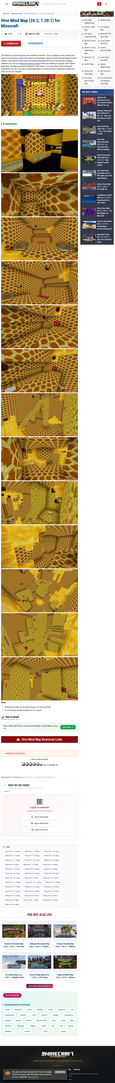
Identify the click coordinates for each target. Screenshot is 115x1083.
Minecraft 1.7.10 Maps (13, 895)
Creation (23, 1015)
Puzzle (56, 34)
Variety (63, 1031)
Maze (72, 1020)
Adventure (18, 1010)
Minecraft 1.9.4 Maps (51, 895)
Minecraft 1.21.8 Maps (32, 891)
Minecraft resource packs (30, 63)
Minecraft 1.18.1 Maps (32, 860)
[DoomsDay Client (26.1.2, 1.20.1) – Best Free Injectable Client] (89, 238)
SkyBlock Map (105, 20)
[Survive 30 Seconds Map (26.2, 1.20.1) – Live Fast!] (14, 931)
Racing (70, 1026)
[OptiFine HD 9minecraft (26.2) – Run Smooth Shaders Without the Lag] (89, 101)
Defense (44, 1015)
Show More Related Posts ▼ (39, 986)
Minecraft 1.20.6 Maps (13, 878)
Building (40, 1010)
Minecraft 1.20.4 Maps (51, 873)
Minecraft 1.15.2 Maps (32, 855)
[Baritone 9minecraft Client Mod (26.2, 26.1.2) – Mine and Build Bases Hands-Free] (89, 116)
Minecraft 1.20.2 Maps (32, 873)
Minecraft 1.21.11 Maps (33, 882)
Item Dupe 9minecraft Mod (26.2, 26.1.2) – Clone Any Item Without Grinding (103, 144)
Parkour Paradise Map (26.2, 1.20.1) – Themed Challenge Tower (65, 945)
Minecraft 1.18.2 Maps (51, 860)
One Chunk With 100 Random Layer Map (106, 81)
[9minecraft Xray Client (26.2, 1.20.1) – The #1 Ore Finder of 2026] (89, 130)
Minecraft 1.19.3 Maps (13, 869)
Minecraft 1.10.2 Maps (13, 851)
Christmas (61, 1010)
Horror (53, 1020)
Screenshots (35, 43)
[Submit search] (99, 4)
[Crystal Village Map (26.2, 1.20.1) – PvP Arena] (39, 962)
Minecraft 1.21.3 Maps (53, 882)
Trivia (45, 1031)
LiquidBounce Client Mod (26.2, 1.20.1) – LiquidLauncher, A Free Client (104, 199)
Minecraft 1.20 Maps (51, 869)
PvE (53, 1026)
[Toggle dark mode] (106, 4)
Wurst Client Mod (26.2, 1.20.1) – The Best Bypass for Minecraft (104, 212)
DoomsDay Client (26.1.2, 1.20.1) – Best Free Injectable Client (104, 238)
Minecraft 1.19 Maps (12, 864)
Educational (68, 1015)
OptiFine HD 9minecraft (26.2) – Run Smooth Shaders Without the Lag (104, 101)
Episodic (8, 1020)
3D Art (7, 1010)
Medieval (8, 1026)
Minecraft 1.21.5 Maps (32, 887)
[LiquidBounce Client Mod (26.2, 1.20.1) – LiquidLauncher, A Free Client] (89, 199)
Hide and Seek (41, 1020)
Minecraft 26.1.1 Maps (31, 900)
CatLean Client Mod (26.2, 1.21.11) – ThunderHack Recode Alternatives (104, 225)
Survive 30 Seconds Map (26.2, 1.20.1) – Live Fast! (14, 945)
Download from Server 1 (15, 753)
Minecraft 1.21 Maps (31, 878)
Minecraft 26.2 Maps (12, 904)
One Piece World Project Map (89, 81)
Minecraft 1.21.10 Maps (13, 882)
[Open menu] (6, 4)
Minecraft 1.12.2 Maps (51, 851)
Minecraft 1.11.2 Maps (32, 851)
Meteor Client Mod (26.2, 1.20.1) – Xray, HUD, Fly (104, 186)
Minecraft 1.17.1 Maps (13, 860)
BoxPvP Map (89, 64)
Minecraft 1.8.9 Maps (32, 895)
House (63, 1020)
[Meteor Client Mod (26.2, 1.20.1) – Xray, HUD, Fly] (89, 186)
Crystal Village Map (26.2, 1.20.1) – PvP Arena (40, 976)
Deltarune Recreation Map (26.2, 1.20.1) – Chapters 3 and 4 (39, 945)
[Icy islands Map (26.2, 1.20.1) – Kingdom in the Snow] (14, 962)
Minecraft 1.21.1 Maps (50, 878)
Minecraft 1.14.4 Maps (13, 855)
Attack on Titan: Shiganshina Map (90, 50)
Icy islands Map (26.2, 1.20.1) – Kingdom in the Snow (13, 976)
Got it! (60, 1072)
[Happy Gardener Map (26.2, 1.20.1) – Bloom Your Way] (65, 962)
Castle (50, 1010)
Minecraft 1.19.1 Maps (31, 864)
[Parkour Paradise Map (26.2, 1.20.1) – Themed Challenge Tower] (65, 931)
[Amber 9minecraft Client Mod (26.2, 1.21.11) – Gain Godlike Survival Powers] (89, 160)
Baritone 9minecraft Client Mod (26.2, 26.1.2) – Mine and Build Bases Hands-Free (104, 116)
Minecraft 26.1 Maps (12, 900)
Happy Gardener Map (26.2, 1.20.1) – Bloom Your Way (65, 976)
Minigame (20, 1026)
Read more (33, 1077)
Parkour (33, 1026)
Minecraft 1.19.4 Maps (32, 869)
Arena (29, 1010)
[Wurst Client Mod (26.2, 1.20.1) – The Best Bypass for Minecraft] (89, 212)
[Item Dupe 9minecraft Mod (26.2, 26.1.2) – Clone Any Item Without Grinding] (89, 144)
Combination (9, 1015)
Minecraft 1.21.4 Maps (13, 887)
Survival (27, 1031)
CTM (33, 1015)
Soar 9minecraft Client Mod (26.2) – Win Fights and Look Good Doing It (104, 174)
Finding (28, 1020)
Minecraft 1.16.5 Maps (51, 855)
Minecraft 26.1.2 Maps (50, 900)
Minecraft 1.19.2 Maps (50, 864)
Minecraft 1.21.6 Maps (51, 887)
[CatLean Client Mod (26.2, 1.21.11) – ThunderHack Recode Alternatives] (89, 225)
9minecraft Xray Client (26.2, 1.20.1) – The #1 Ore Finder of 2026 (104, 130)
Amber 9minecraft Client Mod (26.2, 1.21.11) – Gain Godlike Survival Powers (103, 160)
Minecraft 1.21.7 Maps (13, 891)
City (72, 1010)
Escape (18, 1020)
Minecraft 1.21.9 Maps (51, 891)
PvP (61, 1026)
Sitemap (77, 1069)
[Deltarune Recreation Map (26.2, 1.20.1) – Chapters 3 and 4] (39, 931)
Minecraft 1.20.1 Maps (13, 873)
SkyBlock (8, 1031)
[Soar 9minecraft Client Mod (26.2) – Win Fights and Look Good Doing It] (89, 174)
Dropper (56, 1015)
